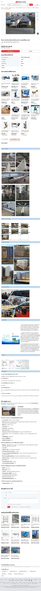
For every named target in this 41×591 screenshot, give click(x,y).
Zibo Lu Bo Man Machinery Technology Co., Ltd (11, 41)
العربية (11, 583)
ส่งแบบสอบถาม (10, 51)
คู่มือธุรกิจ (26, 580)
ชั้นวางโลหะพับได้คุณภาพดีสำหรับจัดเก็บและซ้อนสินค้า (35, 541)
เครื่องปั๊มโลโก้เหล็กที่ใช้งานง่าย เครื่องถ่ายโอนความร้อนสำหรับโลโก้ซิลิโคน (25, 131)
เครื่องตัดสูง (10, 573)
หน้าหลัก (2, 7)
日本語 (17, 582)
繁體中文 (13, 582)
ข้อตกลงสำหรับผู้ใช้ (11, 579)
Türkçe (25, 583)
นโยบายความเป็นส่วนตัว (18, 579)
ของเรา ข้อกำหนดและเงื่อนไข (31, 587)
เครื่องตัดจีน (4, 573)
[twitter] (31, 580)
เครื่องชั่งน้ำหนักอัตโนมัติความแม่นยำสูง (35, 115)
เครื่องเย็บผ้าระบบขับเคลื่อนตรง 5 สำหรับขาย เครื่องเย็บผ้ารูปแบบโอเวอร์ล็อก (15, 131)
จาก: (6, 492)
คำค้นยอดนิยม (36, 579)
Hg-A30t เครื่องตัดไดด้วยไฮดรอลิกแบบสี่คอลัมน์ (25, 100)
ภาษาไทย (21, 583)
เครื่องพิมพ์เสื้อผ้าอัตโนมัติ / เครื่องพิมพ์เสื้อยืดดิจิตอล (15, 115)
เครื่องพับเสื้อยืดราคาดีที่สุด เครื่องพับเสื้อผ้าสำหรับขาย (25, 115)
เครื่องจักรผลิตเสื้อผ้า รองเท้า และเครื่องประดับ (23, 7)
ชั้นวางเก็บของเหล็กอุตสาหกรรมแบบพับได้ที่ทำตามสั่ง (15, 556)
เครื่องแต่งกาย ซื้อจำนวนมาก (18, 573)
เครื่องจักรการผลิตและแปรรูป (10, 7)
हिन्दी (18, 583)
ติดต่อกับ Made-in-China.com (28, 579)
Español (24, 582)
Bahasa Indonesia (34, 583)
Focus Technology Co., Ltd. (21, 585)
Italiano (36, 582)
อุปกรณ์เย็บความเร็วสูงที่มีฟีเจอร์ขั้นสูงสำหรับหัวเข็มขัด (5, 100)
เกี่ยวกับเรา (1, 579)
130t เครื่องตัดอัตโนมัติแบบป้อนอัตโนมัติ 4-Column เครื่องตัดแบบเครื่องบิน (25, 84)
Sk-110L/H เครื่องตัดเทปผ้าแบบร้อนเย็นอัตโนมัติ (35, 100)
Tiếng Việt (29, 583)
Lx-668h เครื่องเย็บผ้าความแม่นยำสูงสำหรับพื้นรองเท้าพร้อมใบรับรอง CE (5, 131)
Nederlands (14, 583)
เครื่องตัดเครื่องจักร (33, 571)
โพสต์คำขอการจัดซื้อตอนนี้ (25, 506)
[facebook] (29, 580)
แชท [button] (31, 51)
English (5, 582)
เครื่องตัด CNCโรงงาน (13, 571)
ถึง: (6, 495)
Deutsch (28, 582)
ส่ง (8, 507)
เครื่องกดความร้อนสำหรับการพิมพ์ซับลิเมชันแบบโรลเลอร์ (15, 84)
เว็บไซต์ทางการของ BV (24, 403)
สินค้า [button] (9, 4)
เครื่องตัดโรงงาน (4, 571)
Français (20, 582)
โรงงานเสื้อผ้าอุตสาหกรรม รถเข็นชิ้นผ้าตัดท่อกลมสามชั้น (5, 525)
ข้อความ (6, 579)
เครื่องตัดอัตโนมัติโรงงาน (23, 571)
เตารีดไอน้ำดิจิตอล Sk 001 (5, 114)
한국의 (7, 583)
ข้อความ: (5, 498)
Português (31, 582)
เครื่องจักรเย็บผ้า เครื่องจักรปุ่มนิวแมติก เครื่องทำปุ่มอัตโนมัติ (15, 100)
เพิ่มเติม (2, 575)
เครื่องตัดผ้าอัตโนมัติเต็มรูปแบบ (5, 84)
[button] (1, 1)
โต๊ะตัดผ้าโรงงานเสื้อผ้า (5, 539)
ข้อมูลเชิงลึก (21, 580)
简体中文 (9, 582)
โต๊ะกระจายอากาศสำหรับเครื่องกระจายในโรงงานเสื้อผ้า (15, 541)
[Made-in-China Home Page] (20, 2)
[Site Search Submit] (31, 5)
